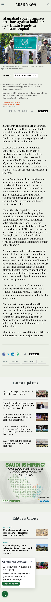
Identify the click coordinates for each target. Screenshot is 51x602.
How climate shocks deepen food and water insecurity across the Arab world (16, 533)
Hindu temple (29, 361)
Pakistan (15, 361)
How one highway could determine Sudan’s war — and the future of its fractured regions (17, 549)
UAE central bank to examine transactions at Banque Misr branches (17, 443)
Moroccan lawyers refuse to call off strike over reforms (18, 392)
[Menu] (2, 4)
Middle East (7, 527)
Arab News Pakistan (11, 105)
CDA (42, 361)
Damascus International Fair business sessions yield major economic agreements (17, 417)
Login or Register (11, 584)
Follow (44, 111)
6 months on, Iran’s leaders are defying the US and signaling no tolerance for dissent (18, 405)
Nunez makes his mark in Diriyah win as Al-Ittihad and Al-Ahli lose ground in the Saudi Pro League (18, 430)
